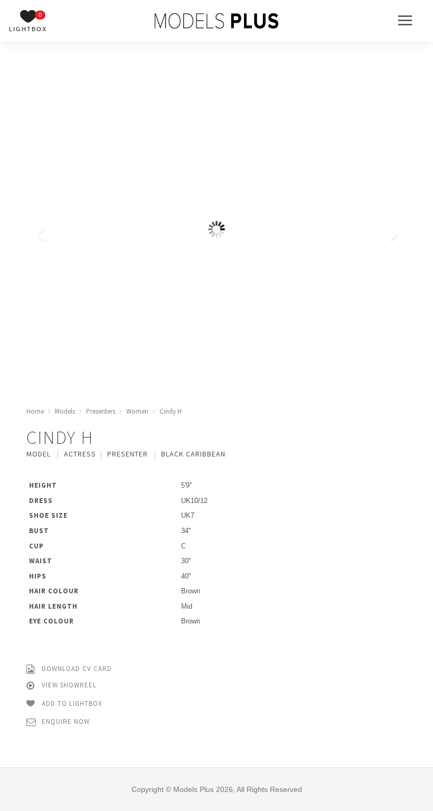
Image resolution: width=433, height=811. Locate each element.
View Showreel (68, 685)
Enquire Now (65, 721)
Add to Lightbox (71, 702)
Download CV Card (76, 668)
